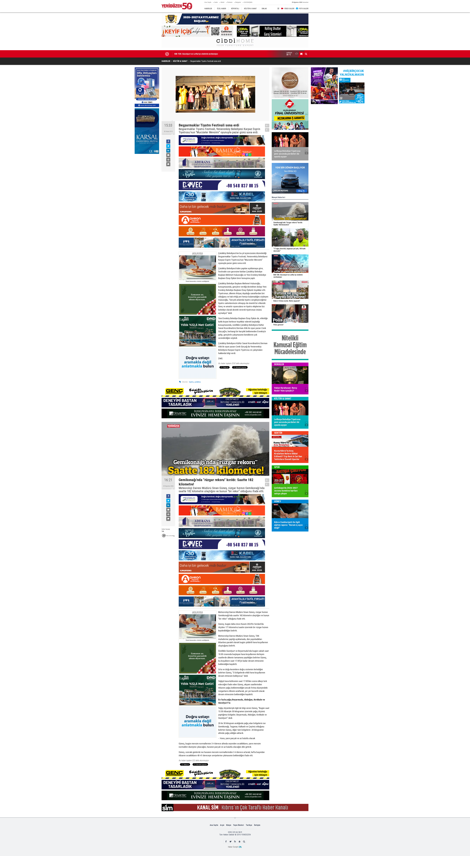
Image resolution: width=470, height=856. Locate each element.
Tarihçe (249, 825)
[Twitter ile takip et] (230, 841)
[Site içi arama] (306, 53)
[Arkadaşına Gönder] (168, 155)
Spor (277, 467)
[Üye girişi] (239, 841)
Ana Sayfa (207, 2)
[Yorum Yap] (168, 164)
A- (267, 130)
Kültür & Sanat (282, 398)
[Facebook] (168, 141)
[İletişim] (301, 53)
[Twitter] (168, 146)
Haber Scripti (233, 847)
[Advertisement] (147, 173)
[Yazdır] (168, 160)
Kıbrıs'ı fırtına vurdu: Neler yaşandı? (189, 54)
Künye (228, 825)
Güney (277, 501)
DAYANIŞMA (248, 2)
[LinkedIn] (168, 151)
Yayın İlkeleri (238, 825)
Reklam (229, 2)
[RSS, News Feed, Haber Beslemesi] (235, 841)
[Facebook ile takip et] (226, 841)
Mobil (222, 2)
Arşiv (222, 825)
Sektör (278, 432)
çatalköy (197, 382)
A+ (267, 125)
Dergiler (279, 364)
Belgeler (238, 2)
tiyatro (191, 382)
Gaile (216, 2)
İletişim (257, 825)
